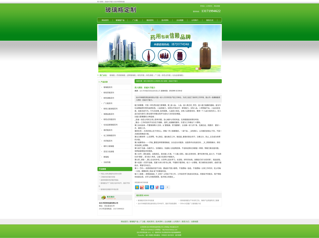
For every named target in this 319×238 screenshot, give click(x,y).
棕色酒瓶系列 (109, 98)
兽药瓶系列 (108, 130)
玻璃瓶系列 (108, 87)
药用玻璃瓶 (121, 75)
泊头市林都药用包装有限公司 (149, 91)
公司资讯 (209, 6)
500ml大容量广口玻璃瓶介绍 (190, 203)
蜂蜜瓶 (106, 157)
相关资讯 (150, 20)
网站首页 (105, 20)
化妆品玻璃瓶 (177, 75)
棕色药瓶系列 (109, 93)
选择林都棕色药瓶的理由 (109, 180)
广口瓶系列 (108, 103)
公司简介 (194, 20)
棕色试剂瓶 (166, 75)
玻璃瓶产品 (120, 20)
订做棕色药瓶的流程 (108, 177)
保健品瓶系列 (109, 114)
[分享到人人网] (152, 187)
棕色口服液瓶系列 (111, 109)
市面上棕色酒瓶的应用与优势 (111, 174)
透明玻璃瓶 (131, 75)
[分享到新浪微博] (142, 187)
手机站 (202, 6)
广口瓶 (135, 20)
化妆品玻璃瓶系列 (111, 125)
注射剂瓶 (107, 162)
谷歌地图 (194, 222)
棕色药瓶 (140, 75)
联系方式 (209, 20)
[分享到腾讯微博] (147, 187)
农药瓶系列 (108, 141)
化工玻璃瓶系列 (110, 135)
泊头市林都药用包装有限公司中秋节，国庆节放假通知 (157, 203)
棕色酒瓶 (149, 75)
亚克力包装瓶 (109, 152)
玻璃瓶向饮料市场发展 (146, 200)
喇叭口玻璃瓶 (109, 146)
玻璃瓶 (112, 75)
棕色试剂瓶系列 (110, 119)
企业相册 (179, 20)
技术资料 (164, 20)
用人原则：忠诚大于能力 (169, 81)
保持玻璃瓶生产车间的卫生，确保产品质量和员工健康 (199, 200)
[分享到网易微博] (157, 187)
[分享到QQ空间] (137, 187)
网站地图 (217, 6)
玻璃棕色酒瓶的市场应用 (109, 189)
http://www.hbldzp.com (169, 230)
